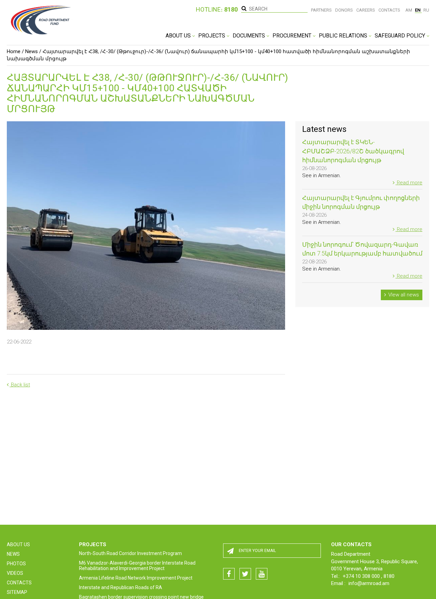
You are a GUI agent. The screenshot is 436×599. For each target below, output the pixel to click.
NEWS (13, 554)
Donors (344, 10)
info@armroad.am (368, 583)
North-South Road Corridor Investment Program (130, 553)
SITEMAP (17, 592)
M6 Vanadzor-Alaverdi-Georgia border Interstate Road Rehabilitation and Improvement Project (137, 565)
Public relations (344, 35)
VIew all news (403, 295)
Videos (15, 573)
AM (409, 10)
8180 (389, 576)
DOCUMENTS (249, 35)
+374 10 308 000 (362, 576)
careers (365, 10)
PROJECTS (212, 35)
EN (418, 10)
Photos (16, 563)
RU (426, 10)
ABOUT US (179, 35)
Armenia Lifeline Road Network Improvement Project (135, 578)
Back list (20, 385)
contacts (389, 10)
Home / (15, 51)
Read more (408, 183)
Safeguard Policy (400, 35)
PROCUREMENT (292, 35)
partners (321, 10)
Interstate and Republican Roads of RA (120, 587)
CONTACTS (19, 582)
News (31, 51)
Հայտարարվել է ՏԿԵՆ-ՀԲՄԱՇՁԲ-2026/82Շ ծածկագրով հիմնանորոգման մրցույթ (353, 151)
